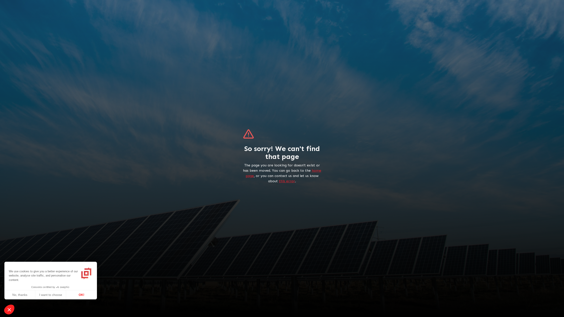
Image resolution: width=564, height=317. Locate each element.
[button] (9, 309)
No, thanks (19, 295)
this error (287, 181)
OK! (81, 295)
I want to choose (50, 295)
